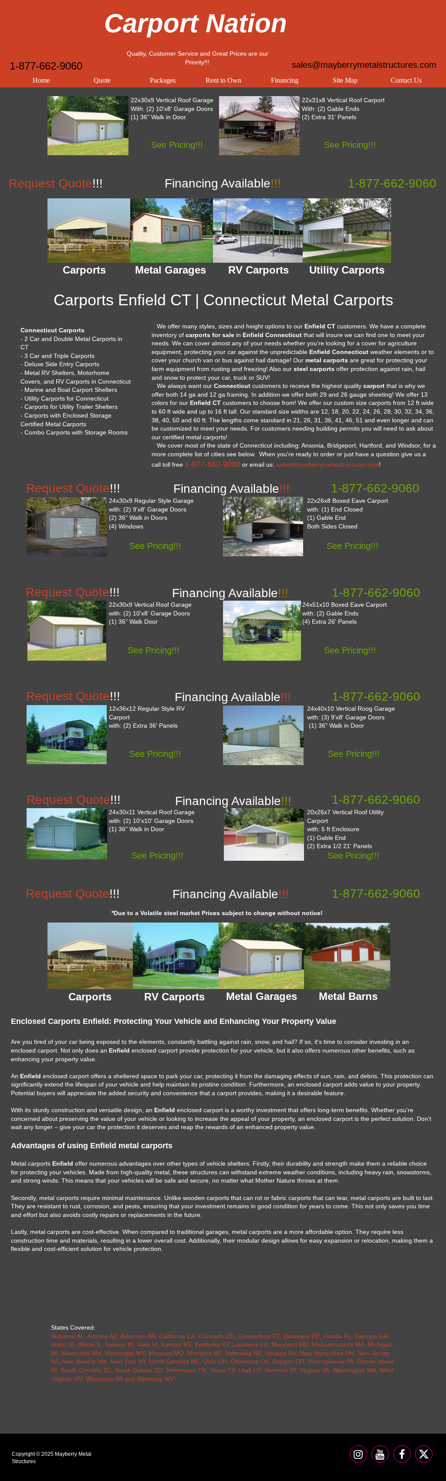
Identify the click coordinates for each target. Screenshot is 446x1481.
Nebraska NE (243, 1353)
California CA (177, 1336)
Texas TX (222, 1370)
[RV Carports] (176, 956)
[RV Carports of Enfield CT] (258, 230)
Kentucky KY (212, 1344)
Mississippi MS (125, 1353)
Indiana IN (119, 1344)
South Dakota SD (138, 1370)
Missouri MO (166, 1353)
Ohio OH (215, 1361)
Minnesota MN (81, 1353)
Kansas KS (176, 1344)
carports (379, 402)
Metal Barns (348, 996)
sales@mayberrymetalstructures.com (364, 65)
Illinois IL (90, 1344)
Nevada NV (280, 1353)
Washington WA (354, 1370)
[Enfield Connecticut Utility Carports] (347, 230)
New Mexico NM (84, 1361)
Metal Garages (261, 996)
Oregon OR (288, 1361)
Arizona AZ (102, 1336)
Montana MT (204, 1353)
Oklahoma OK (249, 1361)
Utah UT (250, 1370)
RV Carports (174, 997)
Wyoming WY (155, 1378)
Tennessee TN (186, 1370)
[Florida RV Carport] (67, 734)
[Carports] (90, 956)
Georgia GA (371, 1336)
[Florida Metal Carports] (263, 526)
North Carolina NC (174, 1361)
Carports (90, 997)
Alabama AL (67, 1336)
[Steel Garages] (67, 833)
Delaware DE (302, 1336)
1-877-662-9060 (46, 66)
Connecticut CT (259, 1336)
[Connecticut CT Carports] (259, 125)
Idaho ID (62, 1344)
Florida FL (337, 1336)
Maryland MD (289, 1344)
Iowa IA (147, 1344)
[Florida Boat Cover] (262, 631)
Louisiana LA (250, 1344)
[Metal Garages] (262, 956)
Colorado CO (217, 1336)
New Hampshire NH (327, 1353)
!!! (233, 801)
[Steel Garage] (66, 631)
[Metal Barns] (347, 956)
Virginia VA (314, 1370)
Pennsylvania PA (331, 1361)
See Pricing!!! (177, 145)
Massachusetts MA (338, 1344)
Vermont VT (280, 1370)
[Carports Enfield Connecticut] (88, 230)
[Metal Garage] (87, 125)
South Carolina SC (86, 1370)
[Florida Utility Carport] (264, 834)
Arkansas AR (137, 1336)
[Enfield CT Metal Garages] (171, 230)
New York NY (127, 1361)
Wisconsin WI (104, 1378)
